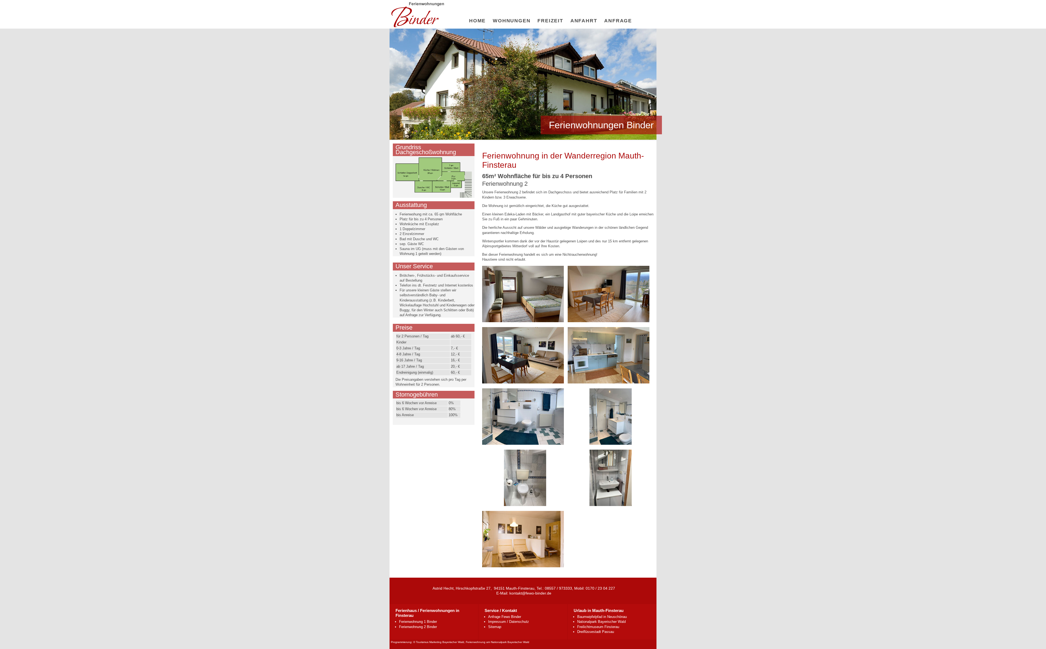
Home (477, 20)
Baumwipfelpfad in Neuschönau (602, 617)
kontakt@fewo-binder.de (530, 593)
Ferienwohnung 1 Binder (418, 622)
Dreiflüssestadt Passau (595, 632)
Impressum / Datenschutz (508, 622)
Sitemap (494, 627)
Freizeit (550, 20)
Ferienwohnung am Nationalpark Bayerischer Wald (497, 642)
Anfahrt (583, 20)
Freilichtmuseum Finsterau (598, 627)
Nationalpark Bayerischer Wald (601, 622)
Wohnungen (511, 20)
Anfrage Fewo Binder (504, 617)
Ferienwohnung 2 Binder (418, 627)
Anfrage (618, 20)
